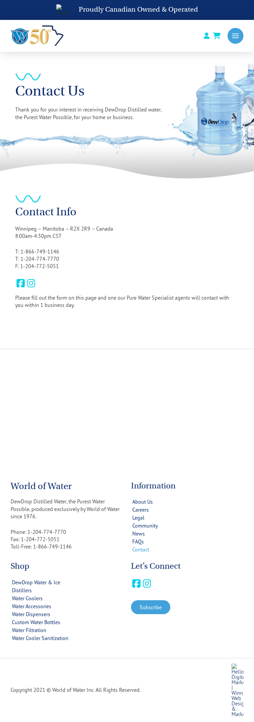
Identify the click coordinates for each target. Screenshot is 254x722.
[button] (235, 36)
